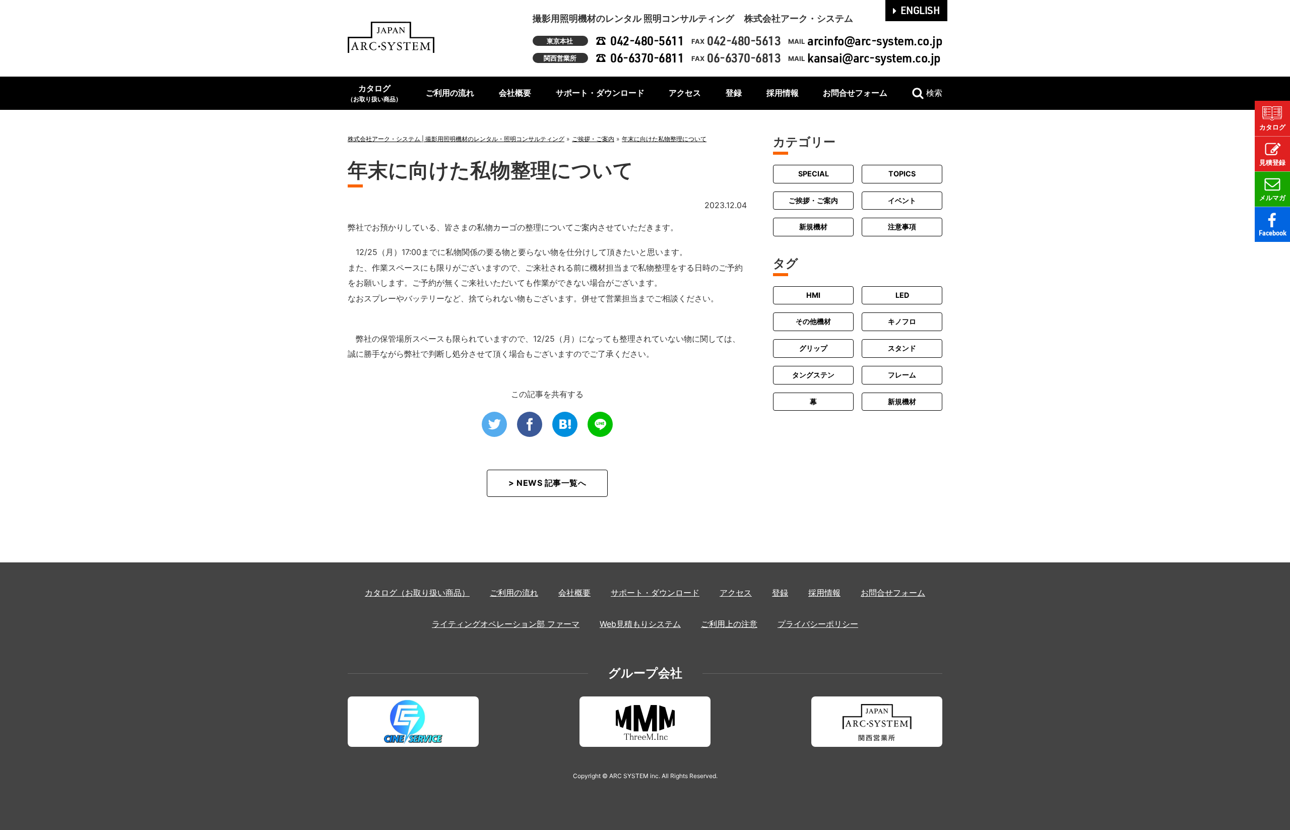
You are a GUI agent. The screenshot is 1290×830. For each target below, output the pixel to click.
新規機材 (813, 226)
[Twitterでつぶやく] (494, 424)
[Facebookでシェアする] (529, 424)
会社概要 (515, 93)
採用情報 (782, 93)
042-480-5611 (647, 40)
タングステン (813, 374)
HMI (813, 295)
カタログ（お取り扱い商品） (417, 593)
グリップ (813, 348)
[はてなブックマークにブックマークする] (564, 424)
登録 (734, 93)
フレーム (902, 374)
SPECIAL (813, 173)
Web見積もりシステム (640, 624)
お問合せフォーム (855, 93)
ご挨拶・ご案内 (813, 200)
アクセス (685, 93)
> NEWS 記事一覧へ (547, 483)
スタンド (902, 348)
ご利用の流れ (450, 93)
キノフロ (902, 321)
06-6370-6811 (647, 58)
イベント (902, 200)
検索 (934, 93)
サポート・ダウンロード (600, 93)
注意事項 (902, 226)
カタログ (374, 93)
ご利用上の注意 (729, 624)
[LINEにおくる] (600, 424)
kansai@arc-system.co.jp (874, 58)
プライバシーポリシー (818, 624)
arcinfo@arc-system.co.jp (874, 40)
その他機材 (813, 321)
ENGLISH (920, 10)
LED (902, 295)
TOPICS (902, 173)
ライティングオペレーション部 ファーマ (505, 624)
